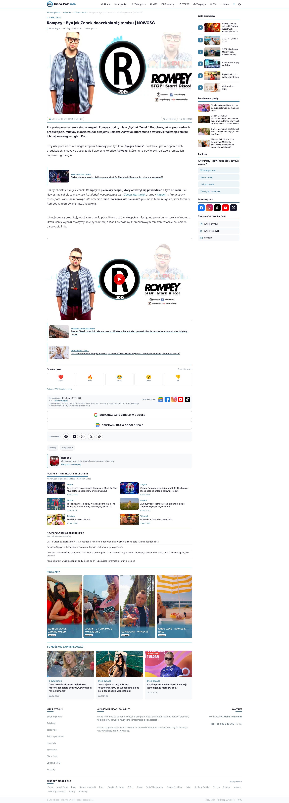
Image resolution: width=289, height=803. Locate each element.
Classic (216, 787)
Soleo (139, 787)
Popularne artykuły (208, 98)
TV (214, 4)
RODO (239, 800)
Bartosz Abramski (87, 787)
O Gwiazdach (80, 12)
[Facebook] (167, 399)
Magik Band (62, 787)
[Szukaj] (234, 4)
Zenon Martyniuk (134, 194)
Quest (50, 787)
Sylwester (52, 749)
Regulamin (210, 800)
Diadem (226, 787)
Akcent (161, 194)
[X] (233, 207)
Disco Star (52, 756)
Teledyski (140, 4)
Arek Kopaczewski (56, 791)
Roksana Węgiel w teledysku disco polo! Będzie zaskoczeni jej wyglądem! (85, 547)
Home (107, 4)
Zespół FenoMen (174, 787)
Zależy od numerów (210, 191)
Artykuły (122, 4)
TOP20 (185, 4)
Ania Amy (83, 791)
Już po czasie (207, 184)
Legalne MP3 (53, 762)
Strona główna (53, 12)
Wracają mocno (208, 170)
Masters (237, 787)
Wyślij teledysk (211, 230)
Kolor (73, 787)
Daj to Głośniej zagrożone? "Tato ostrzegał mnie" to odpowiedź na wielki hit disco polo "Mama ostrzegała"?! (103, 541)
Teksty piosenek (55, 736)
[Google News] (160, 399)
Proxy (102, 787)
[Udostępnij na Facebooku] (66, 436)
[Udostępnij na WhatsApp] (82, 436)
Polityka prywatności (226, 800)
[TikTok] (187, 399)
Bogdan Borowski (116, 787)
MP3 (155, 4)
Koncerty (169, 4)
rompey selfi (67, 448)
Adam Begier (54, 28)
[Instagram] (174, 399)
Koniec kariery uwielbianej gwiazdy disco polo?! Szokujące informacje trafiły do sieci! (91, 561)
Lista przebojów (206, 16)
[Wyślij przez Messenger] (74, 436)
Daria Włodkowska (154, 787)
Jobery (72, 791)
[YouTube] (180, 399)
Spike (188, 787)
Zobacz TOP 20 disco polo (59, 389)
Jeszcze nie (206, 177)
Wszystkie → (235, 781)
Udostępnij (171, 119)
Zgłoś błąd (187, 119)
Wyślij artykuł (211, 223)
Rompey (52, 448)
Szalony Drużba (202, 787)
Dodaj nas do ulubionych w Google (67, 119)
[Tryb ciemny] (239, 4)
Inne (226, 4)
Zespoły (201, 4)
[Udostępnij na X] (91, 436)
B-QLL (131, 787)
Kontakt (208, 237)
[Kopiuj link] (99, 436)
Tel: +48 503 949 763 (226, 723)
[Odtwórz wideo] (119, 279)
